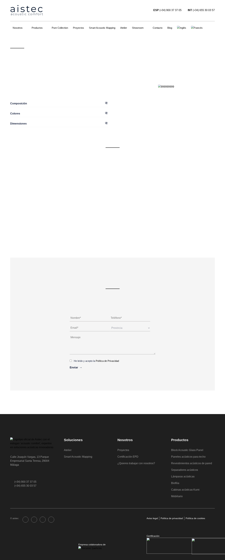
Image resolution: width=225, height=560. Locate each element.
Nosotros (18, 27)
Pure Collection (60, 27)
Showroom (138, 27)
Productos (37, 27)
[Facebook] (25, 520)
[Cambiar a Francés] (197, 28)
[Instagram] (34, 520)
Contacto (157, 27)
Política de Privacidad (107, 360)
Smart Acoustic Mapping (102, 27)
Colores (15, 113)
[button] (59, 103)
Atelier (123, 27)
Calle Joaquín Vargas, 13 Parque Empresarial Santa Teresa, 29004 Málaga (29, 460)
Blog (169, 27)
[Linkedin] (43, 520)
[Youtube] (51, 520)
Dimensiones (18, 123)
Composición (18, 103)
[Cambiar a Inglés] (182, 28)
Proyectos (78, 27)
